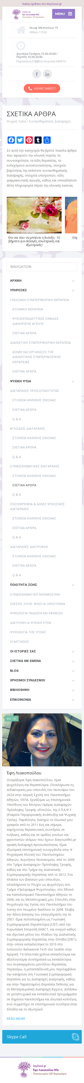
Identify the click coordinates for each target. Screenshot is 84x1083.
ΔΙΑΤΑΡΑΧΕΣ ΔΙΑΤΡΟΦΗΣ (29, 547)
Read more (16, 1018)
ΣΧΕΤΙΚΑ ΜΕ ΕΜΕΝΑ (25, 661)
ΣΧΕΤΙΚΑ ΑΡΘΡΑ (24, 333)
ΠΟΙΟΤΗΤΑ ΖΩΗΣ (23, 584)
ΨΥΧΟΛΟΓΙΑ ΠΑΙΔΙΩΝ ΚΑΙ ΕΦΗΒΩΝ (36, 613)
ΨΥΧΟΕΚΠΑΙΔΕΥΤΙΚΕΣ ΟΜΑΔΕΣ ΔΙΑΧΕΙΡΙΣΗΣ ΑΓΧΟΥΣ (35, 321)
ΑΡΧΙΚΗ (16, 280)
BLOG (14, 670)
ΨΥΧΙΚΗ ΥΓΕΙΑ (20, 381)
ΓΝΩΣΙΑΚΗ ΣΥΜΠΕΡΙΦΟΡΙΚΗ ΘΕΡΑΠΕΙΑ (39, 300)
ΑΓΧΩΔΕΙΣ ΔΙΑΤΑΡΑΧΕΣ (27, 428)
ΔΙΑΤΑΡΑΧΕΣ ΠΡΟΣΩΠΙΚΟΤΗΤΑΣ (34, 391)
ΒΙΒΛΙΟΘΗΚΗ (19, 690)
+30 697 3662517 (44, 88)
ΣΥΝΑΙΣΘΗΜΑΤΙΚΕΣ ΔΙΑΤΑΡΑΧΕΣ (34, 466)
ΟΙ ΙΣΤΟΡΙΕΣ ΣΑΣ (23, 651)
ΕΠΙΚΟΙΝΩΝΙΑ (20, 699)
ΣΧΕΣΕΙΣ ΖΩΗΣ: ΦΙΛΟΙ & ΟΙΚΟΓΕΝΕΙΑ (37, 604)
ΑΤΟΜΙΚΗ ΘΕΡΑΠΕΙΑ (27, 309)
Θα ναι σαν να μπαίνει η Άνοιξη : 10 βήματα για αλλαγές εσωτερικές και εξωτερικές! (34, 241)
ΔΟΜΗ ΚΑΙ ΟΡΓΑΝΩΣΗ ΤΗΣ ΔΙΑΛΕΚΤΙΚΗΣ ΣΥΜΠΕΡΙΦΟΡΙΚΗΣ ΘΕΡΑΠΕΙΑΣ (36, 357)
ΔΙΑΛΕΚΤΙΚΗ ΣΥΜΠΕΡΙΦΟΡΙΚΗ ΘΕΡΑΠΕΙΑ (40, 342)
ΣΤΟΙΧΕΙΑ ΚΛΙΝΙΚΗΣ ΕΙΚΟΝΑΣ (34, 400)
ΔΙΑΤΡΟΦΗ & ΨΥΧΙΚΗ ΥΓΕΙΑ (30, 623)
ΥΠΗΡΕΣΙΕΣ (18, 290)
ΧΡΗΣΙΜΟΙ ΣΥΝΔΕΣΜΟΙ (27, 680)
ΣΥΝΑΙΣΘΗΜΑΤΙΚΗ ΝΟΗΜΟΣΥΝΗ (35, 594)
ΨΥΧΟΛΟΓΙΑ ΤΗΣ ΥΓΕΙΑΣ (28, 632)
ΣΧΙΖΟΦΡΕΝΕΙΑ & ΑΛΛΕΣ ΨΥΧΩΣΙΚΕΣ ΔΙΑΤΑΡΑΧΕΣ (37, 506)
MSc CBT (11, 718)
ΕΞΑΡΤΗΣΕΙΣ (19, 641)
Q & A (16, 419)
